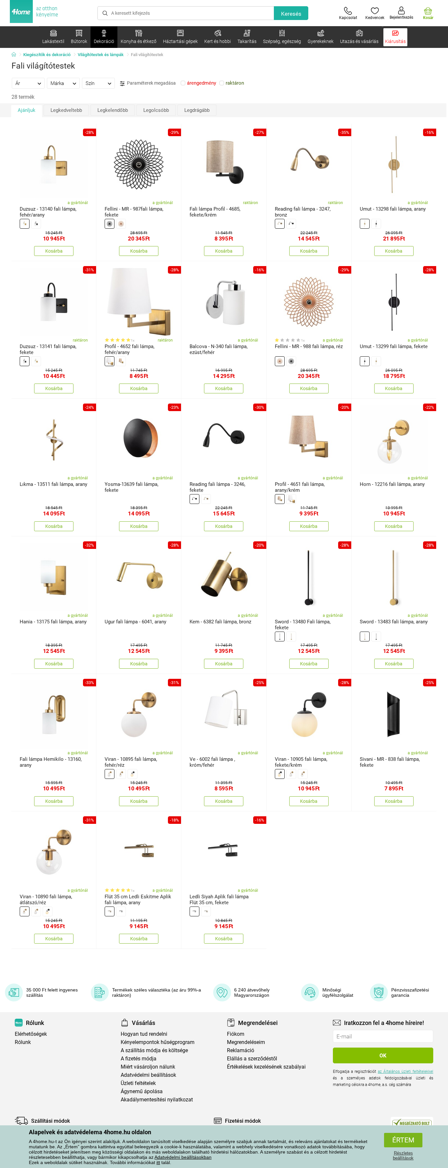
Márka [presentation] (57, 83)
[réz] (121, 223)
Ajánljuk (26, 110)
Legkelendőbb (112, 110)
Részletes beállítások (403, 1155)
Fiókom (235, 1034)
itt (158, 1162)
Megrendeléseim (246, 1042)
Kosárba (54, 251)
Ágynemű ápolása (142, 1091)
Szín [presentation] (90, 83)
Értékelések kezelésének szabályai (266, 1066)
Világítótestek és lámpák (101, 54)
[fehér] (109, 361)
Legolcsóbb (156, 110)
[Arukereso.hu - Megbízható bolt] (412, 1122)
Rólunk (23, 1042)
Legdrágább (197, 110)
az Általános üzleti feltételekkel (405, 1071)
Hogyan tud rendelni (144, 1034)
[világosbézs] (121, 361)
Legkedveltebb (66, 110)
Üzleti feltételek (138, 1083)
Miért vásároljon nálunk (148, 1066)
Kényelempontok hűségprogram (157, 1042)
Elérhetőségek (31, 1034)
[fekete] (36, 223)
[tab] (28, 83)
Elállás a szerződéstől (252, 1058)
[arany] (24, 223)
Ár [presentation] (17, 83)
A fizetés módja (138, 1058)
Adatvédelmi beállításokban (183, 1157)
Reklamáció (240, 1050)
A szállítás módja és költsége (154, 1050)
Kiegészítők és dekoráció (47, 54)
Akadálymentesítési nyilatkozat (157, 1099)
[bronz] (279, 223)
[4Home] (16, 55)
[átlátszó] (121, 774)
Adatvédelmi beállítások (148, 1075)
